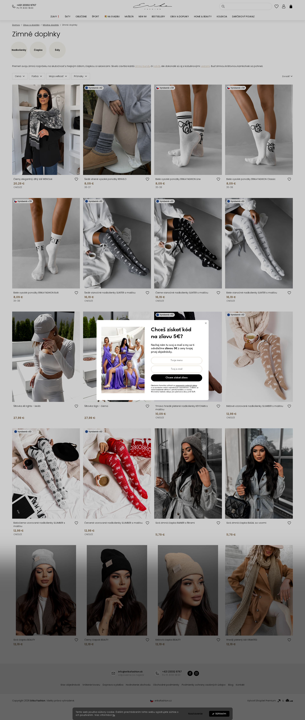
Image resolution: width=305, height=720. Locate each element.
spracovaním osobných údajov (186, 385)
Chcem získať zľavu (177, 378)
